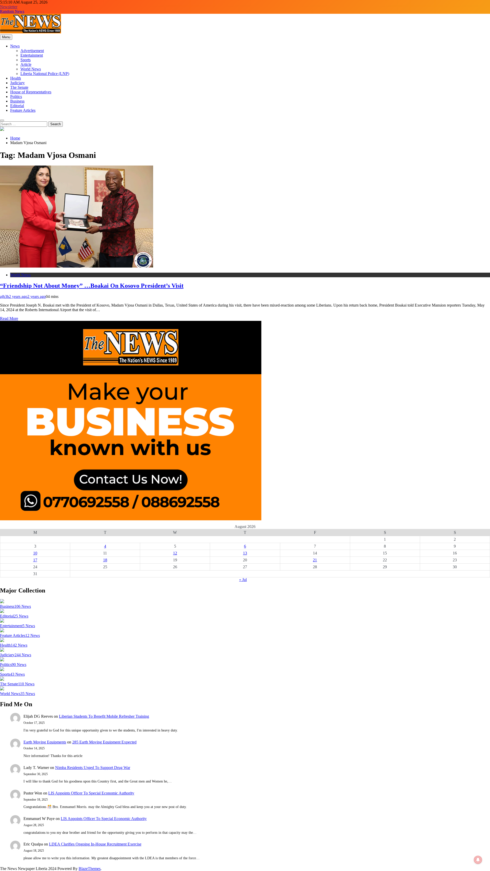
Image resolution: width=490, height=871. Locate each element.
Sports (25, 60)
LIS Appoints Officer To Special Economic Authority (91, 793)
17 (35, 560)
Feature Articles (22, 110)
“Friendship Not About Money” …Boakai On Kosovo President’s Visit (91, 285)
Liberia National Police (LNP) (44, 73)
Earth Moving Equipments (44, 742)
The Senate (19, 87)
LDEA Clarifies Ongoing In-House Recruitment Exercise (95, 844)
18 (105, 560)
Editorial (17, 106)
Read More (9, 318)
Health (15, 78)
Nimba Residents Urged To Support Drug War (92, 767)
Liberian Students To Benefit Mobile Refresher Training (104, 716)
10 (35, 553)
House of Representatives (30, 92)
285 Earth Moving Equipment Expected (104, 742)
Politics (16, 96)
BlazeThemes (90, 868)
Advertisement (32, 50)
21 (315, 560)
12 (175, 553)
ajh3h (4, 296)
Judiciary (17, 83)
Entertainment (31, 55)
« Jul (243, 579)
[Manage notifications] (478, 860)
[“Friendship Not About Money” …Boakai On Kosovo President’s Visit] (76, 266)
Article (25, 64)
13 (245, 553)
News (15, 46)
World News (30, 69)
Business (17, 101)
